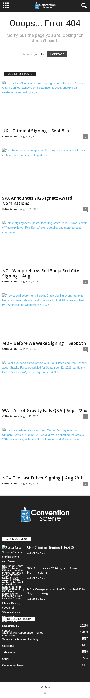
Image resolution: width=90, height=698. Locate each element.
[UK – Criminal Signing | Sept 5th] (45, 103)
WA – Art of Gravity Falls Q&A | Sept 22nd (44, 410)
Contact (45, 686)
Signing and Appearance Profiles (22, 632)
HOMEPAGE (57, 54)
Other (5, 659)
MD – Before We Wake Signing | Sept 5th (44, 343)
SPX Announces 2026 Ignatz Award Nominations (37, 200)
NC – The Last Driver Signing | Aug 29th (43, 478)
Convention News (13, 665)
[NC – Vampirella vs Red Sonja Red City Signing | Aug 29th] (45, 243)
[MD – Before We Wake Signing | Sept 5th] (45, 316)
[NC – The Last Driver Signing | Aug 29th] (45, 451)
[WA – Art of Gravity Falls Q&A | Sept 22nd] (45, 383)
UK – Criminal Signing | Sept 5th (35, 131)
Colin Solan (9, 136)
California (8, 645)
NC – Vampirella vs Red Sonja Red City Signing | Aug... (40, 273)
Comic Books (10, 626)
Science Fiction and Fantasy (20, 639)
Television (8, 652)
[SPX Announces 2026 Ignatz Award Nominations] (45, 171)
